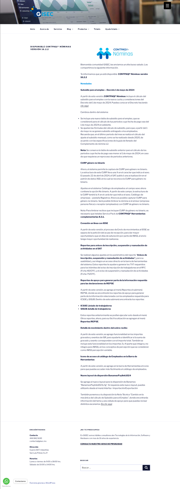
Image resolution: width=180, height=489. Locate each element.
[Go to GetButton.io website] (6, 486)
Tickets (97, 29)
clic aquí (85, 106)
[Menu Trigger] (167, 5)
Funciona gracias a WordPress (42, 483)
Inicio (32, 29)
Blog (69, 29)
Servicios (58, 29)
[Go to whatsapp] (6, 481)
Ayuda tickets (111, 29)
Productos (82, 29)
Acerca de (44, 29)
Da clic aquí (106, 404)
